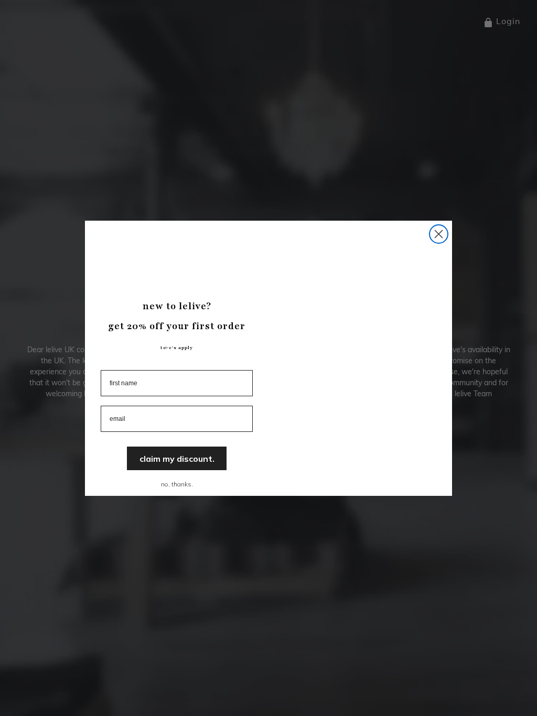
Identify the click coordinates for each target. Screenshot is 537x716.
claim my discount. (176, 458)
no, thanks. (177, 484)
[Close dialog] (438, 234)
